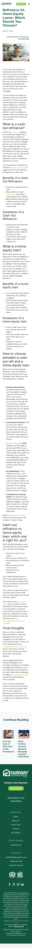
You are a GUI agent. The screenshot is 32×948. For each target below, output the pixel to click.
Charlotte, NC (16, 845)
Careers (16, 829)
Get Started (15, 833)
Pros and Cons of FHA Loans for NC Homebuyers (9, 746)
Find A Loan (15, 825)
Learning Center (12, 37)
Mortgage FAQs (23, 39)
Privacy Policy (11, 935)
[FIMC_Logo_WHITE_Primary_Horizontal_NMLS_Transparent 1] (16, 769)
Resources (24, 37)
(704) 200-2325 (16, 861)
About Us (15, 821)
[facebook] (9, 884)
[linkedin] (22, 884)
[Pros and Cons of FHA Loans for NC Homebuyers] (8, 731)
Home (15, 817)
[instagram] (18, 884)
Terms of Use (21, 935)
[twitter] (14, 884)
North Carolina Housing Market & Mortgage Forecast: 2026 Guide (23, 749)
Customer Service (16, 865)
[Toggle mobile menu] (29, 4)
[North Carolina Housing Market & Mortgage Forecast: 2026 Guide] (23, 731)
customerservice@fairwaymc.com (16, 933)
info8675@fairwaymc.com (16, 857)
